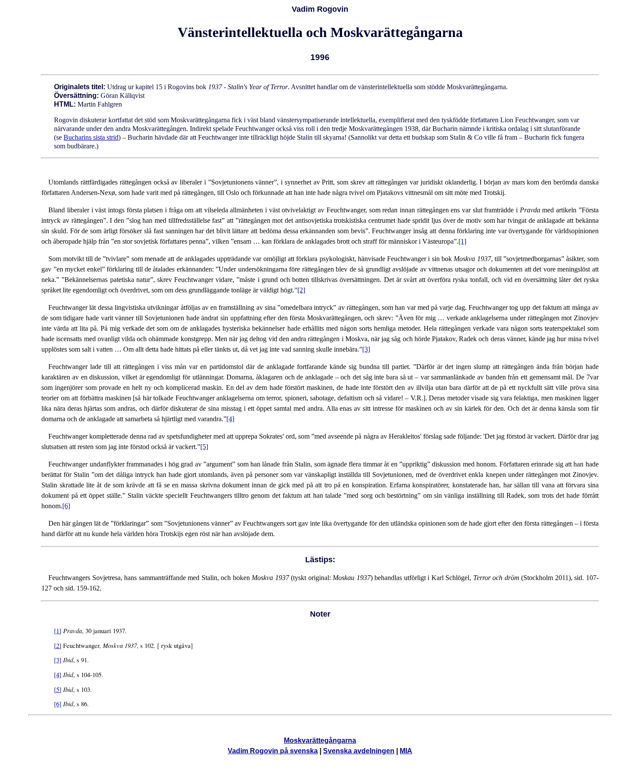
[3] (366, 349)
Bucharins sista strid (91, 137)
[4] (230, 419)
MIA (406, 751)
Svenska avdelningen (358, 751)
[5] (204, 446)
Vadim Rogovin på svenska (273, 751)
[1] (462, 241)
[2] (301, 290)
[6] (66, 506)
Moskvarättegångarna (320, 740)
